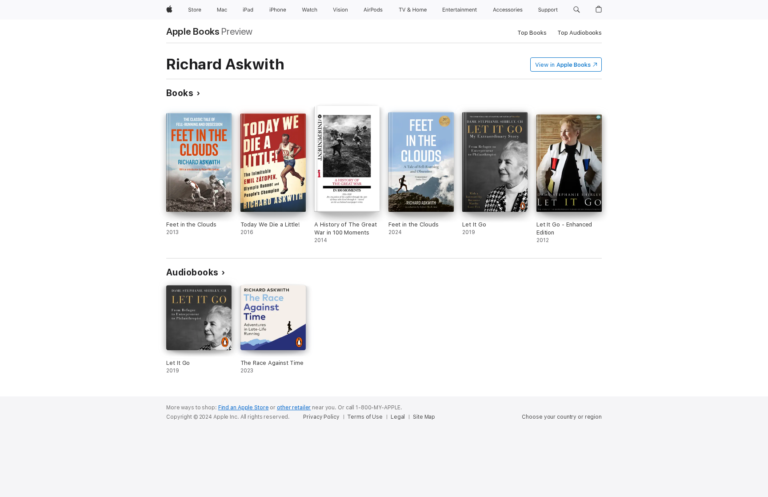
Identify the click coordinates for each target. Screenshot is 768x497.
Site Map (424, 417)
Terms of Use (365, 417)
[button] (577, 10)
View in (563, 64)
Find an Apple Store (243, 407)
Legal (398, 417)
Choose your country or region (562, 417)
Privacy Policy (321, 417)
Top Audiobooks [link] (579, 32)
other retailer (294, 407)
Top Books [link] (532, 32)
